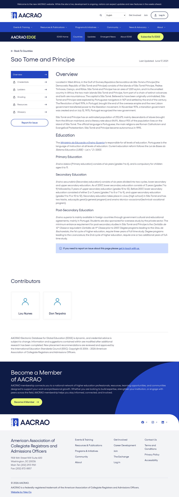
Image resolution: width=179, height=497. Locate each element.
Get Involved (135, 15)
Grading (21, 97)
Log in (162, 15)
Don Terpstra (57, 313)
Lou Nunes (25, 313)
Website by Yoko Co (21, 492)
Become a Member (24, 402)
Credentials (23, 82)
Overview (17, 74)
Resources (22, 104)
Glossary (21, 112)
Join (146, 15)
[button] (29, 122)
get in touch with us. (129, 248)
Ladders (21, 89)
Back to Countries (23, 51)
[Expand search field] (101, 15)
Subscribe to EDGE (150, 36)
